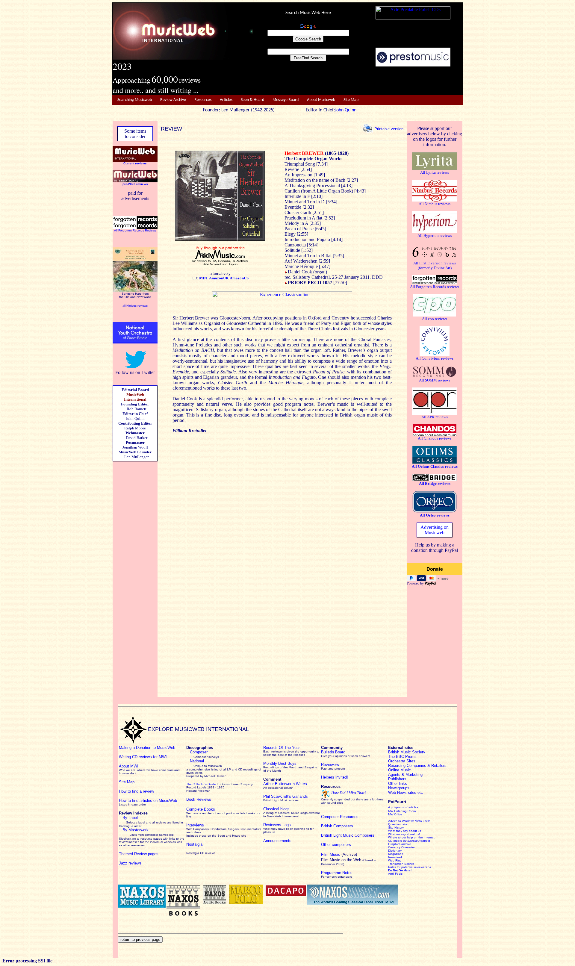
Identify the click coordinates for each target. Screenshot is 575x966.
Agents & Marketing (405, 774)
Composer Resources (339, 816)
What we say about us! (404, 834)
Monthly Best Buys (279, 763)
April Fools (395, 873)
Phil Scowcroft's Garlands (285, 796)
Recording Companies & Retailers (417, 765)
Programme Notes (336, 872)
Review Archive (173, 100)
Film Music (330, 854)
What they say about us (404, 830)
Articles (226, 100)
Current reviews (135, 163)
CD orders (409, 840)
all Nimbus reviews (135, 305)
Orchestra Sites (401, 761)
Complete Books (200, 809)
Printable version (388, 128)
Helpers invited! (334, 777)
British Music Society (406, 752)
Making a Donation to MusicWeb (147, 747)
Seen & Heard (252, 100)
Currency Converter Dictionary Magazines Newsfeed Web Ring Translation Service (401, 855)
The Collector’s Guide (201, 784)
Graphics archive (399, 844)
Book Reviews (198, 799)
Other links (397, 783)
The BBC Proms (402, 756)
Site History (396, 827)
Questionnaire (398, 824)
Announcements (277, 840)
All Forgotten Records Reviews (135, 230)
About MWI (128, 766)
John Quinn (345, 110)
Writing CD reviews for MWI (143, 757)
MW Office (395, 814)
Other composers (336, 844)
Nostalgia (194, 844)
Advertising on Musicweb (434, 530)
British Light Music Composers (347, 835)
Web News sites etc (405, 792)
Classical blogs (276, 809)
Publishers (397, 779)
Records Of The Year (281, 747)
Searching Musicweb (134, 100)
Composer (199, 752)
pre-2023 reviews (135, 184)
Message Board (286, 100)
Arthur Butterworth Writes (285, 784)
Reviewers (330, 764)
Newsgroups (398, 788)
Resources (202, 100)
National (197, 761)
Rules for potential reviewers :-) (409, 867)
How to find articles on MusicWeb (148, 800)
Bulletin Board (333, 752)
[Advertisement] (358, 81)
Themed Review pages (138, 854)
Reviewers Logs (277, 825)
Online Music (399, 770)
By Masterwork (135, 830)
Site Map (351, 100)
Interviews (195, 825)
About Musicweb (321, 100)
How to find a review (136, 791)
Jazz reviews (130, 863)
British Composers (337, 826)
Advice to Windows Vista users (409, 821)
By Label (130, 817)
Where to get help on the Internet (411, 837)
